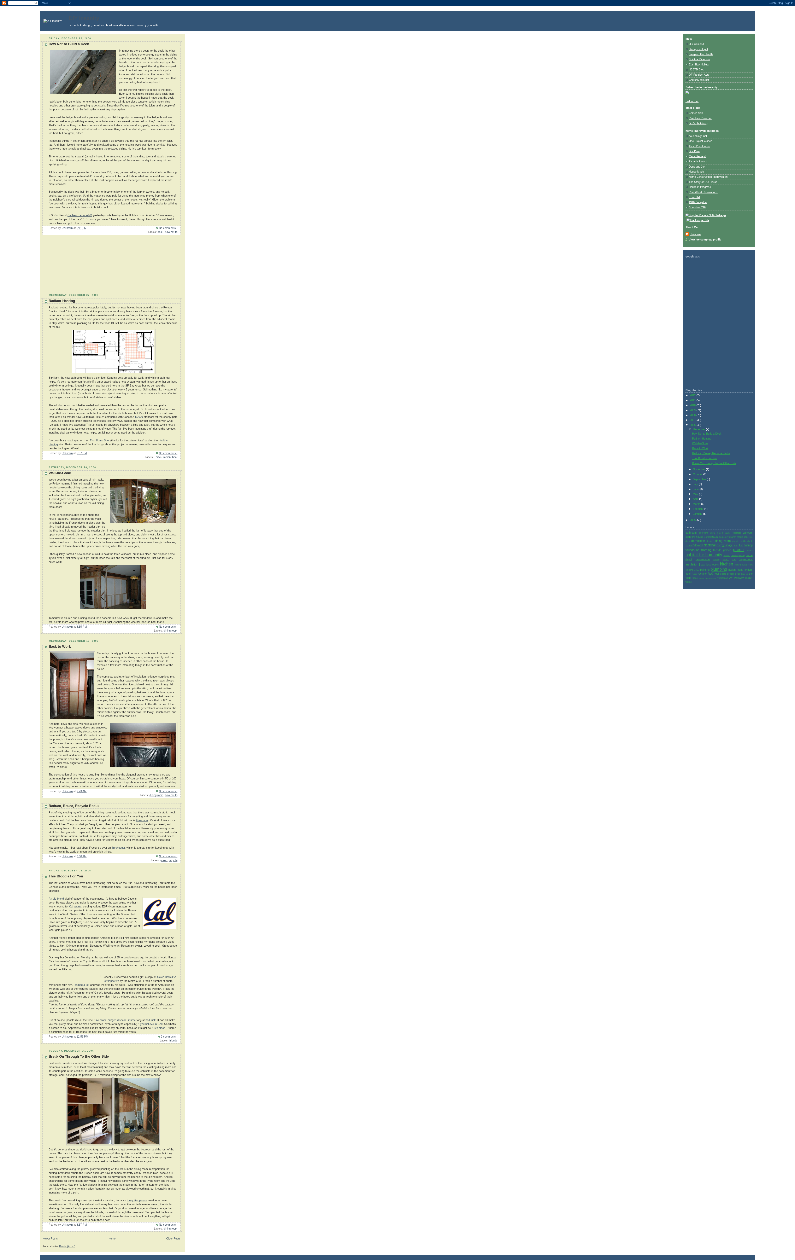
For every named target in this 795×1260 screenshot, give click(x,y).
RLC (710, 573)
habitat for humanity (703, 554)
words (688, 582)
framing (706, 550)
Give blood (158, 1028)
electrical (709, 545)
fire (741, 545)
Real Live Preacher (700, 118)
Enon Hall (694, 197)
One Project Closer (700, 141)
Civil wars (100, 1020)
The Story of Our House (703, 182)
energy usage (725, 545)
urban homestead (707, 578)
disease (121, 1020)
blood (720, 533)
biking (712, 533)
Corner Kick (696, 113)
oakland (689, 570)
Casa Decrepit (697, 156)
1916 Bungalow (698, 202)
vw (730, 577)
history (741, 555)
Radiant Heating (62, 301)
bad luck (151, 1020)
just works (712, 564)
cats (715, 536)
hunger (112, 1020)
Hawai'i (727, 555)
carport (708, 537)
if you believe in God (150, 1024)
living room (747, 565)
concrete (748, 537)
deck (160, 232)
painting (704, 569)
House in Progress (700, 187)
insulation (691, 564)
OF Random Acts (699, 74)
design (710, 541)
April (696, 499)
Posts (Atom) (67, 1246)
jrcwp (702, 564)
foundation (692, 550)
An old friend (56, 898)
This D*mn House (699, 146)
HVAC (158, 457)
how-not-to (171, 232)
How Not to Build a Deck (69, 44)
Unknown (695, 234)
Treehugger (118, 847)
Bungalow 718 (697, 207)
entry (736, 545)
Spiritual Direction (699, 59)
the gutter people (137, 1200)
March (697, 504)
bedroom (703, 533)
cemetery (724, 537)
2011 (693, 400)
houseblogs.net (698, 136)
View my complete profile (705, 239)
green (163, 860)
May (696, 494)
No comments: (168, 228)
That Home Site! (100, 440)
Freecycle (142, 820)
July (696, 484)
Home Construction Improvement (708, 176)
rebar (694, 574)
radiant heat (170, 457)
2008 (693, 415)
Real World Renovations (703, 192)
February (698, 508)
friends (173, 1040)
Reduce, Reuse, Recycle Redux (74, 806)
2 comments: (169, 1036)
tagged (744, 574)
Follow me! (692, 101)
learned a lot (81, 984)
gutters (749, 550)
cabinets (736, 533)
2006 (693, 425)
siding (723, 574)
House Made (696, 171)
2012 (693, 395)
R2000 (139, 417)
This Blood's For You (66, 876)
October (698, 474)
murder (132, 1020)
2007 (693, 420)
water (749, 577)
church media (736, 537)
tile (751, 573)
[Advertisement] (71, 266)
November (699, 469)
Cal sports (75, 906)
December (699, 429)
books (727, 533)
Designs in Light (698, 49)
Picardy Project (698, 161)
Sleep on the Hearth (701, 54)
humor (716, 559)
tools (688, 577)
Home (112, 1238)
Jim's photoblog (698, 123)
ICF (734, 559)
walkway (739, 577)
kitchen (726, 564)
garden (727, 550)
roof (716, 573)
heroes (734, 555)
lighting (738, 564)
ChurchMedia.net (699, 80)
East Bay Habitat (699, 64)
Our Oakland (696, 44)
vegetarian (722, 578)
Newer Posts (50, 1238)
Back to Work (60, 647)
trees (695, 578)
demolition (698, 540)
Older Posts (173, 1238)
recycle (173, 860)
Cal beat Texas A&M (79, 215)
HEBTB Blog (696, 69)
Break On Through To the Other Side (79, 1056)
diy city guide (739, 541)
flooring (748, 545)
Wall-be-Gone (60, 473)
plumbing (719, 569)
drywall (698, 545)
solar (737, 574)
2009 (693, 410)
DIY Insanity (84, 18)
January (698, 513)
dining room (170, 630)
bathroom (691, 532)
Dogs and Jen (697, 166)
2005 (693, 520)
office (696, 570)
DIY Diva (694, 151)
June (696, 489)
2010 (693, 405)
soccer (730, 574)
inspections (746, 559)
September (700, 479)
